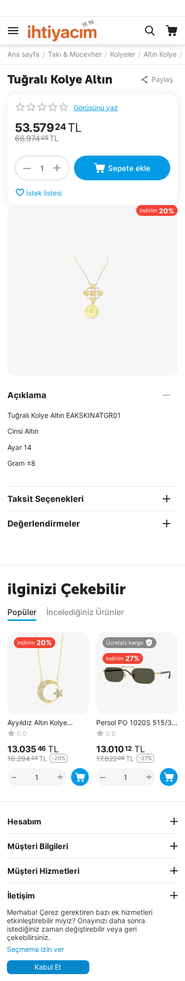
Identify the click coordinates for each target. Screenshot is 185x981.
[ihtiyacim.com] (62, 30)
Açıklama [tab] (26, 395)
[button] (159, 79)
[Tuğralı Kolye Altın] (92, 290)
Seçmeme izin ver (35, 949)
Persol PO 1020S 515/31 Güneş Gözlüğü (135, 723)
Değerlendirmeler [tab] (43, 524)
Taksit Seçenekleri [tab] (45, 499)
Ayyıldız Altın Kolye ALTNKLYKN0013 (37, 723)
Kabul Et (48, 967)
